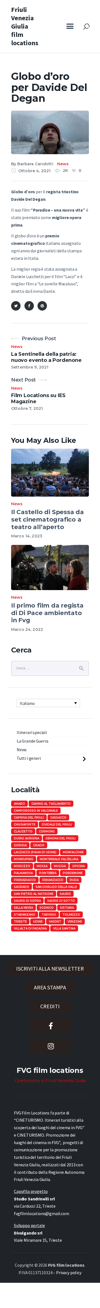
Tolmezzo (71, 914)
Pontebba (47, 873)
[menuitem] (48, 703)
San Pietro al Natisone (33, 894)
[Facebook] (29, 306)
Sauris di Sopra (27, 901)
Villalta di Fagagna (30, 928)
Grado (38, 845)
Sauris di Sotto (61, 901)
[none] (48, 703)
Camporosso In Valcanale (36, 810)
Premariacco (25, 880)
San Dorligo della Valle (56, 887)
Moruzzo (22, 866)
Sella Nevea (23, 908)
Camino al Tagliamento (51, 804)
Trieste (20, 921)
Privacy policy (68, 1272)
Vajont (55, 921)
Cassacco (58, 817)
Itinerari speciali (32, 732)
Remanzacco (52, 880)
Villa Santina (64, 928)
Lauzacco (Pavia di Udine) (35, 852)
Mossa (42, 866)
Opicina (78, 866)
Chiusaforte (24, 824)
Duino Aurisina (26, 838)
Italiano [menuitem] (27, 703)
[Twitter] (16, 306)
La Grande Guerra (32, 741)
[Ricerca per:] (50, 667)
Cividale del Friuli (57, 824)
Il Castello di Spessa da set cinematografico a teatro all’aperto (47, 519)
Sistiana (67, 908)
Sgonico (46, 908)
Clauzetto (23, 831)
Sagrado (21, 887)
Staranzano (24, 914)
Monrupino (23, 859)
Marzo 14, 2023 (26, 536)
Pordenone (72, 873)
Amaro (19, 804)
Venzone (75, 921)
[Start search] (86, 27)
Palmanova (23, 873)
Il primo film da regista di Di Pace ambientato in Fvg (47, 613)
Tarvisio (49, 914)
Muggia (60, 866)
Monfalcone (73, 852)
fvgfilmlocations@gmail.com (41, 1213)
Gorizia (20, 845)
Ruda (74, 880)
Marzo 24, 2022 (27, 629)
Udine (37, 921)
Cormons (47, 831)
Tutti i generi (29, 758)
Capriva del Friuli (29, 817)
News (63, 163)
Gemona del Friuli (61, 838)
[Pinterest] (42, 306)
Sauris (65, 894)
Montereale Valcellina (59, 859)
